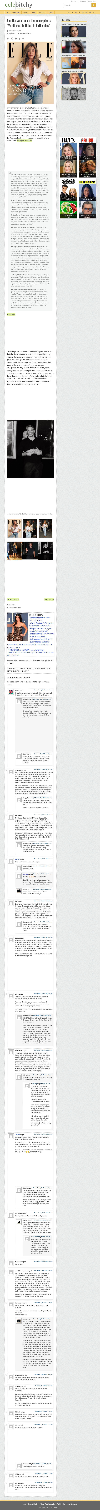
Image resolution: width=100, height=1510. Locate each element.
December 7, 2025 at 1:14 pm (42, 1463)
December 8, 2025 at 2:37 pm (42, 797)
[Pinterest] (90, 12)
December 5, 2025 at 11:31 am (42, 874)
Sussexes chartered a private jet (71, 40)
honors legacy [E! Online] (25, 650)
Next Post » (49, 599)
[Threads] (83, 12)
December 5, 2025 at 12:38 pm (42, 1319)
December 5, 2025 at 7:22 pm (42, 754)
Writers (83, 1)
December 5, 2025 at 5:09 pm (41, 1236)
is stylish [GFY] (41, 639)
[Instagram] (76, 12)
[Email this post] (23, 38)
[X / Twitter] (72, 12)
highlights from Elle (24, 140)
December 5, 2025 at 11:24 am (43, 858)
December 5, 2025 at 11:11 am (43, 815)
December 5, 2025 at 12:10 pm (43, 1302)
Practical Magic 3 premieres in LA (72, 71)
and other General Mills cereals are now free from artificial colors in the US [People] (29, 644)
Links (51, 12)
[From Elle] (11, 314)
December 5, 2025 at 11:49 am (43, 1213)
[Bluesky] (69, 12)
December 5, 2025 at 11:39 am (43, 993)
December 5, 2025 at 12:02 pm (42, 1188)
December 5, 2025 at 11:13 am (42, 843)
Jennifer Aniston (25, 34)
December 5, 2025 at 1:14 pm (43, 1385)
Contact (74, 1)
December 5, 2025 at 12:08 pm (42, 1075)
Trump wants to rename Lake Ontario (73, 55)
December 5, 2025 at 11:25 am (43, 901)
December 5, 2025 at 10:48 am (43, 690)
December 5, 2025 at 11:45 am (42, 889)
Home (24, 1504)
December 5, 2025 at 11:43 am (43, 1050)
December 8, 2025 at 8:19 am (43, 1482)
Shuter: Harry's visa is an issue (71, 86)
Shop (33, 12)
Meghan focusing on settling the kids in (73, 24)
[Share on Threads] (19, 39)
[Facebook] (79, 12)
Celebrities (16, 12)
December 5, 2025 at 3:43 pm (42, 1220)
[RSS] (93, 12)
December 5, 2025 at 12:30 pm (43, 1374)
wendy (17, 859)
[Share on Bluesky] (16, 39)
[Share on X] (12, 39)
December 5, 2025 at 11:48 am (43, 1134)
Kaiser (13, 34)
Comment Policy (33, 1504)
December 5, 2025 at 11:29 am (42, 866)
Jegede (25, 874)
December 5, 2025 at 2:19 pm (42, 922)
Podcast (42, 12)
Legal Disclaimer (72, 1504)
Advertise (92, 1)
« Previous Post (13, 599)
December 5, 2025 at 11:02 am (43, 769)
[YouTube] (86, 12)
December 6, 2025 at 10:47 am (43, 1424)
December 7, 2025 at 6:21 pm (43, 1473)
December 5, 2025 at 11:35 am (43, 937)
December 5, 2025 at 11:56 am (43, 1261)
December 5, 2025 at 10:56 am (42, 699)
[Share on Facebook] (8, 39)
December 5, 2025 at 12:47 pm (41, 1083)
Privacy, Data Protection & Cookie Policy (52, 1504)
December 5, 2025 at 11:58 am (42, 1015)
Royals (26, 12)
